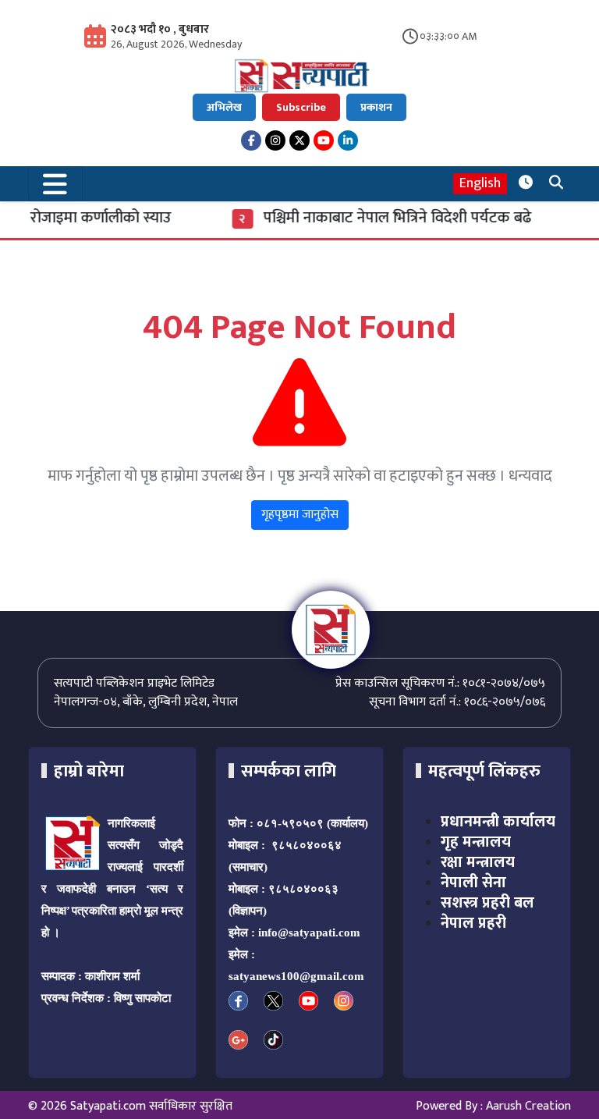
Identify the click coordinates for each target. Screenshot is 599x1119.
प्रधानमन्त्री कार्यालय (498, 821)
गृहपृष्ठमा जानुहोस (299, 514)
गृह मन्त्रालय (476, 842)
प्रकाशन (376, 107)
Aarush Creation (528, 1106)
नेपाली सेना (473, 882)
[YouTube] (324, 140)
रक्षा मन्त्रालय (478, 862)
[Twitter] (299, 140)
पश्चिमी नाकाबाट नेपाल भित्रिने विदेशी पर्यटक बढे (390, 217)
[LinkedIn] (348, 140)
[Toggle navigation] (55, 183)
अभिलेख (224, 107)
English (480, 183)
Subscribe (301, 107)
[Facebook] (251, 140)
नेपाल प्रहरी (473, 923)
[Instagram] (275, 140)
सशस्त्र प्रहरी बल (487, 903)
